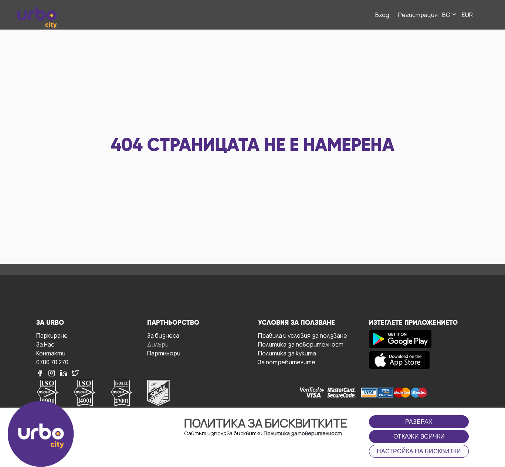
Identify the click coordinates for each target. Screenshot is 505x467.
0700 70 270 (52, 362)
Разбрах (419, 422)
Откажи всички (419, 436)
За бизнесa (163, 335)
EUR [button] (467, 15)
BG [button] (446, 15)
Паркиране (52, 335)
